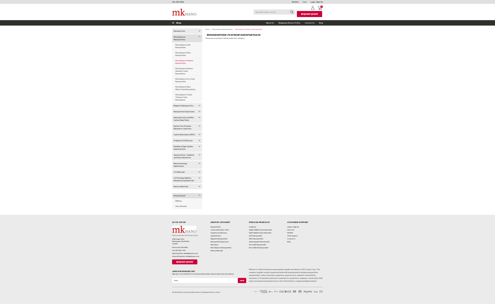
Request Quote (309, 14)
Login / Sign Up (316, 2)
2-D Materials (179, 172)
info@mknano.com (192, 256)
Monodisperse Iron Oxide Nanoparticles (185, 80)
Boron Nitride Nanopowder (259, 248)
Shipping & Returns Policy (289, 23)
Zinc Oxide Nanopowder (257, 245)
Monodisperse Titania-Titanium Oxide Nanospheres (184, 97)
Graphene (252, 227)
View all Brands (181, 206)
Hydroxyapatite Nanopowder (259, 242)
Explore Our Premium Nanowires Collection (182, 127)
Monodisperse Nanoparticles (179, 38)
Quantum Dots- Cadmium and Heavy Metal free (184, 156)
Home (207, 29)
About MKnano (196, 292)
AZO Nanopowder (255, 236)
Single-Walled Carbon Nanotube (260, 230)
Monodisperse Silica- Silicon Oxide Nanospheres (185, 88)
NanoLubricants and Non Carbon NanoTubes (184, 118)
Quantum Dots (216, 236)
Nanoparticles (179, 31)
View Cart (290, 230)
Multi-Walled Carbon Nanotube (260, 233)
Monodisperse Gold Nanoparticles (182, 46)
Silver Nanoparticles (256, 239)
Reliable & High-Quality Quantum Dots (183, 147)
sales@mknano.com (190, 253)
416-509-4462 (178, 2)
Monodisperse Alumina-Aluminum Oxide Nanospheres (184, 71)
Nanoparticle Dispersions (184, 112)
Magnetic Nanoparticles (183, 106)
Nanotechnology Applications (180, 164)
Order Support (292, 236)
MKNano (178, 201)
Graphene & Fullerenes (183, 140)
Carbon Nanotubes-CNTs (220, 230)
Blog (321, 23)
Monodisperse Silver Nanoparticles (183, 54)
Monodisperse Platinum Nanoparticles (184, 62)
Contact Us (310, 23)
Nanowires (214, 245)
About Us (270, 23)
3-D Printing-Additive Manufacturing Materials (184, 179)
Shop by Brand (179, 196)
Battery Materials (181, 186)
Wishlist (295, 2)
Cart (305, 2)
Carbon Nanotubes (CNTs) (184, 135)
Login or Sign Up (293, 227)
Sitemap (187, 292)
